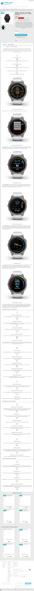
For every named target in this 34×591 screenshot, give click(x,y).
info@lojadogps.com (23, 576)
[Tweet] (21, 40)
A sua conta (15, 561)
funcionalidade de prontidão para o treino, (22, 305)
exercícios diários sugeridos (15, 370)
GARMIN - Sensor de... (9, 521)
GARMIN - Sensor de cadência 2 (25, 506)
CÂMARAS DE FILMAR (24, 6)
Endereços (14, 566)
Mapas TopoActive (10, 485)
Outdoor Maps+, (12, 465)
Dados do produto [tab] (11, 44)
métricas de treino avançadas (16, 358)
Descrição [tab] (4, 44)
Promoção (4, 563)
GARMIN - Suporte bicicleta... (9, 506)
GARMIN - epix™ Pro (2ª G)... (25, 554)
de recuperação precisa (14, 376)
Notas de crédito (15, 565)
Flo (29, 456)
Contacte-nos (3, 0)
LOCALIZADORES (17, 6)
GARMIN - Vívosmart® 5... (9, 539)
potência (8, 392)
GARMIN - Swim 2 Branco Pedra (9, 554)
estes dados (15, 364)
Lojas (8, 581)
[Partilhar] (19, 40)
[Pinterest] (23, 40)
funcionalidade (6, 184)
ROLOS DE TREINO (11, 6)
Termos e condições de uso (9, 572)
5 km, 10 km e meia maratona (22, 398)
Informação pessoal (15, 563)
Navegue (3, 479)
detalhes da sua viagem (12, 456)
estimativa (9, 316)
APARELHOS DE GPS (4, 6)
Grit (27, 456)
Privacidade (9, 576)
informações (7, 352)
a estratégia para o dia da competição (11, 323)
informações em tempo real (10, 329)
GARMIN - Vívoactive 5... (25, 539)
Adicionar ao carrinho (21, 34)
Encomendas (14, 564)
